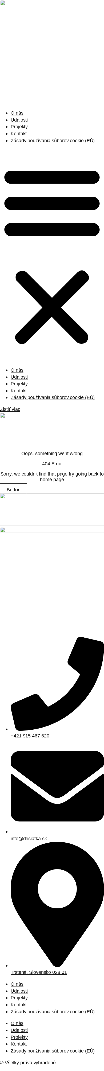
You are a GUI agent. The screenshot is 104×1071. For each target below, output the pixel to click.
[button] (52, 255)
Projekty (19, 126)
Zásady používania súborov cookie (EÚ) (53, 140)
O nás (17, 113)
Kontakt (19, 133)
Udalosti (19, 120)
